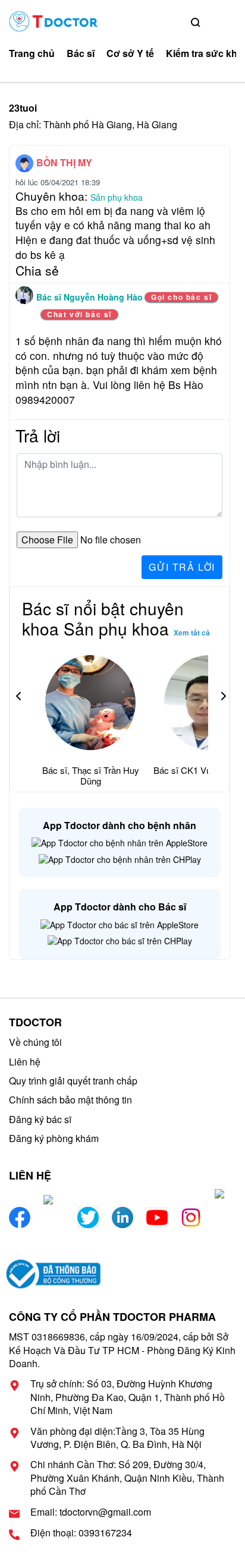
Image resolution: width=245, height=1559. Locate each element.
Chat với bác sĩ (79, 314)
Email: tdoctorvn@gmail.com (90, 1512)
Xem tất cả (192, 632)
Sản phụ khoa (116, 197)
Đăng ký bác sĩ (40, 1119)
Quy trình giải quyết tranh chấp (73, 1080)
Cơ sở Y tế (130, 53)
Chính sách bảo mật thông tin (70, 1099)
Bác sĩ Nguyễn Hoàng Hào (90, 297)
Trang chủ (32, 53)
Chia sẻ (37, 270)
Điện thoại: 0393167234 (81, 1532)
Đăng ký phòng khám (54, 1138)
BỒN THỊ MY (64, 162)
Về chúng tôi (35, 1042)
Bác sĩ (81, 53)
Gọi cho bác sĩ (181, 297)
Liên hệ (24, 1061)
